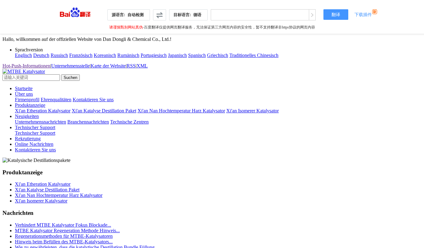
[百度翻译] (75, 10)
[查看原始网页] (312, 15)
